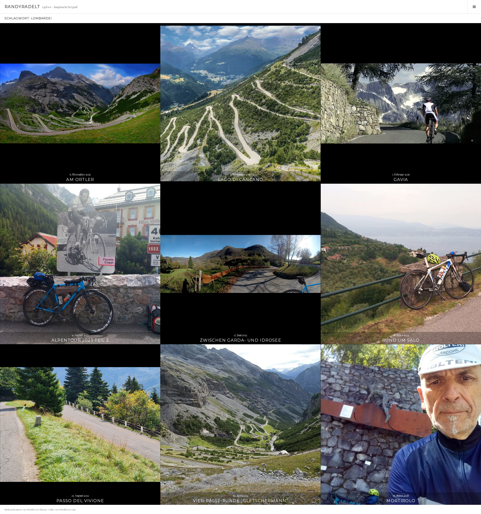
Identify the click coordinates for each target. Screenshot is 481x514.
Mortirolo (400, 500)
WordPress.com (67, 509)
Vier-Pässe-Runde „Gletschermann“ (240, 500)
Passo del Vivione (80, 500)
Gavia (401, 179)
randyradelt (22, 6)
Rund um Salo (401, 340)
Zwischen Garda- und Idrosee (240, 340)
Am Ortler (80, 179)
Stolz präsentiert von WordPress (21, 509)
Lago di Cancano (240, 179)
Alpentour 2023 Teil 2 (80, 340)
